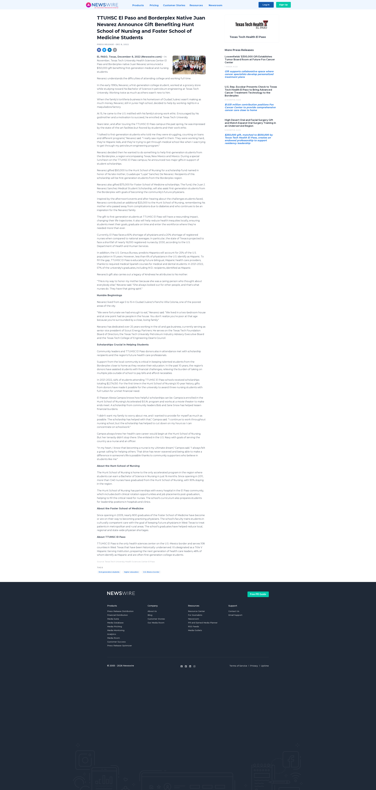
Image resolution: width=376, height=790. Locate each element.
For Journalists (195, 615)
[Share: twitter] (104, 50)
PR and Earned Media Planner (203, 622)
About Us (152, 611)
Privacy (254, 665)
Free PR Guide (258, 594)
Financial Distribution (117, 615)
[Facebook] (182, 666)
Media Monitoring (115, 630)
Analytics (111, 634)
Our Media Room (156, 622)
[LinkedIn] (190, 666)
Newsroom (193, 619)
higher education (131, 572)
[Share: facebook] (99, 50)
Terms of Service (238, 665)
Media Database (115, 622)
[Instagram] (194, 666)
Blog (150, 615)
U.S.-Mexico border (151, 572)
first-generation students (109, 572)
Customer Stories (156, 619)
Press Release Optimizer (119, 645)
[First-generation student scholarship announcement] (189, 65)
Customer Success (116, 642)
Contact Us (233, 611)
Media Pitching (114, 626)
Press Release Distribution (120, 611)
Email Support (235, 615)
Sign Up (283, 4)
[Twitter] (186, 666)
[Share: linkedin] (109, 50)
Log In (266, 4)
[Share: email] (115, 50)
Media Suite (113, 619)
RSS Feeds (193, 626)
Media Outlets (195, 630)
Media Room (113, 638)
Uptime (265, 665)
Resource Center (196, 611)
